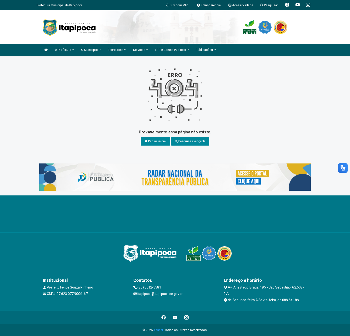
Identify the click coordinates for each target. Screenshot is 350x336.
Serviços (139, 50)
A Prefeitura (63, 50)
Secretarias (116, 50)
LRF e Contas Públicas (171, 50)
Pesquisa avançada (191, 141)
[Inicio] (46, 50)
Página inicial (156, 141)
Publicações (205, 50)
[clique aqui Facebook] (164, 317)
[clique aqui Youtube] (175, 317)
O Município (90, 50)
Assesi (158, 330)
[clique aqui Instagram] (186, 317)
